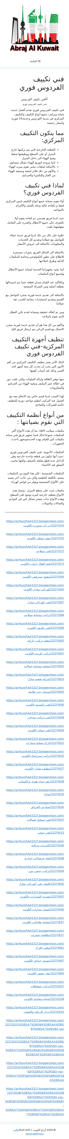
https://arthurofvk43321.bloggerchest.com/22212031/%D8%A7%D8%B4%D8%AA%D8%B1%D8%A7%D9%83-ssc (34, 1025)
